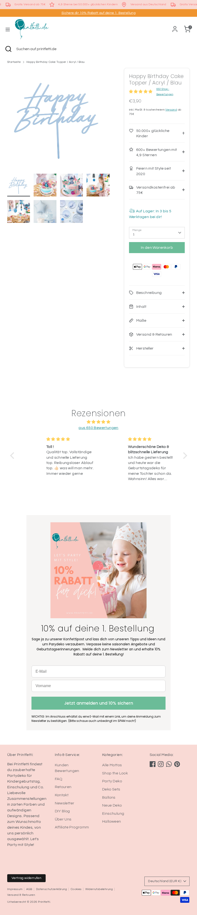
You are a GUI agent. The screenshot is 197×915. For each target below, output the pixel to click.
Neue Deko (112, 805)
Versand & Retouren (21, 895)
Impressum (15, 889)
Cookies (76, 889)
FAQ (58, 779)
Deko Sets (111, 789)
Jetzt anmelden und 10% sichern (98, 703)
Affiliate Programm (72, 827)
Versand (171, 109)
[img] (98, 422)
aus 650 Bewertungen (98, 428)
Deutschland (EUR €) (164, 881)
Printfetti (44, 901)
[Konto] (175, 27)
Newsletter (64, 803)
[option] (58, 121)
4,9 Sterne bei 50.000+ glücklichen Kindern (88, 4)
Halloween (111, 821)
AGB (29, 889)
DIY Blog (62, 811)
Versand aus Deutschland (148, 4)
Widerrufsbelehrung (99, 889)
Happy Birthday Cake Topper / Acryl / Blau (55, 62)
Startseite (14, 62)
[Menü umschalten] (7, 29)
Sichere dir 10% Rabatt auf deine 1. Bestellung (98, 13)
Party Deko (112, 781)
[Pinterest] (177, 764)
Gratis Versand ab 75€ (29, 4)
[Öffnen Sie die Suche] (8, 49)
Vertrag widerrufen (26, 878)
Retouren (63, 787)
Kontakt (62, 795)
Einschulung (113, 813)
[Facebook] (152, 764)
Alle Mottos (112, 765)
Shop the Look (115, 773)
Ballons (109, 797)
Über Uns (63, 819)
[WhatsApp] (169, 764)
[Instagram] (161, 764)
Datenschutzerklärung (51, 889)
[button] (13, 455)
